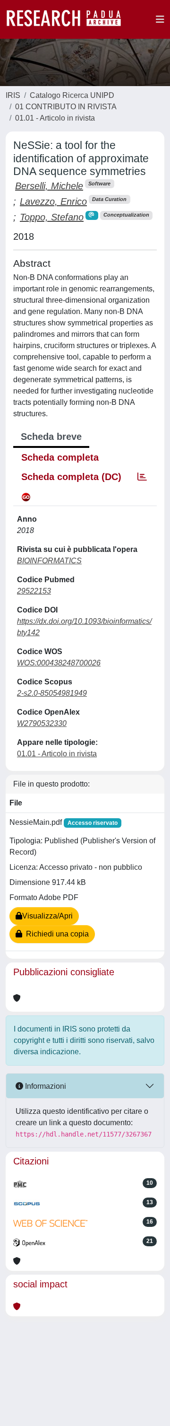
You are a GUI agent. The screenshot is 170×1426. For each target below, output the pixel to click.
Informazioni (44, 1086)
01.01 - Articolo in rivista (55, 118)
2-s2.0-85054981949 (52, 693)
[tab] (142, 477)
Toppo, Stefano (52, 217)
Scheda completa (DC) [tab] (71, 477)
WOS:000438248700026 (59, 663)
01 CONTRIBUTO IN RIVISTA (66, 107)
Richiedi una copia (55, 934)
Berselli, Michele (49, 186)
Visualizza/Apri (47, 916)
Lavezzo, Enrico (53, 201)
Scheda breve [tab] (51, 436)
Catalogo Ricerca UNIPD (72, 95)
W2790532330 (42, 723)
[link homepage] (68, 19)
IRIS (13, 95)
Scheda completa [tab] (60, 457)
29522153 (34, 591)
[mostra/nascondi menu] (160, 19)
